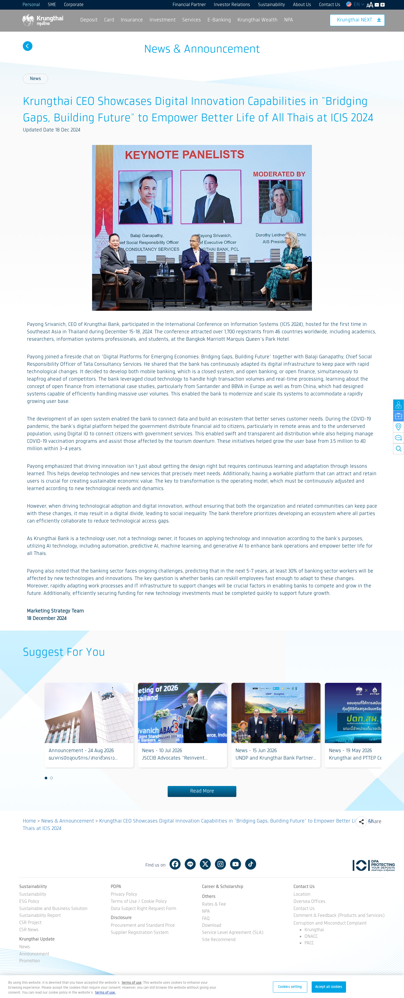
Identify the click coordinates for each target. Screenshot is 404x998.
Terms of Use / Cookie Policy (139, 902)
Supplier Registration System (139, 933)
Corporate (74, 5)
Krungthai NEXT (354, 20)
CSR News (28, 930)
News (35, 79)
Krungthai (314, 930)
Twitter (205, 864)
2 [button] (51, 778)
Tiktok (250, 864)
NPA (288, 20)
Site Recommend (219, 940)
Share (374, 821)
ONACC (311, 936)
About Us (302, 5)
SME (52, 5)
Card (109, 20)
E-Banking (219, 20)
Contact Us (329, 5)
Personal (31, 5)
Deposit (89, 20)
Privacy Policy (124, 895)
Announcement (34, 954)
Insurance (132, 20)
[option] (89, 725)
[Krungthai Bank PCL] (42, 20)
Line (190, 864)
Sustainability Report (40, 916)
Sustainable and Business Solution (53, 909)
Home (29, 821)
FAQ (206, 919)
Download (211, 926)
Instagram (220, 864)
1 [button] (46, 778)
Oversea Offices (309, 902)
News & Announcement (67, 821)
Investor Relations (232, 5)
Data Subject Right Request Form (143, 909)
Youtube (235, 864)
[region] (202, 986)
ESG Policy (29, 902)
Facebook (175, 864)
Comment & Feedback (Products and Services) (339, 916)
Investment (163, 20)
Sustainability (271, 5)
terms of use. (105, 992)
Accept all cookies (328, 986)
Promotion (29, 961)
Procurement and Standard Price (143, 926)
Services (191, 20)
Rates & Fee (214, 905)
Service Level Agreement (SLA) (233, 933)
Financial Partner (189, 5)
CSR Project (30, 923)
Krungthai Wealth (257, 20)
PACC (309, 943)
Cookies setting (290, 986)
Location (302, 895)
